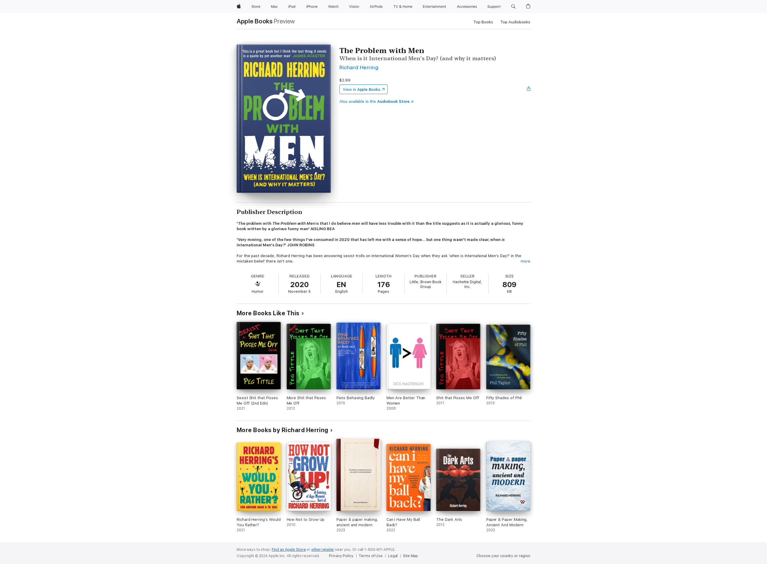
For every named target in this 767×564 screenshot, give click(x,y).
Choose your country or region (503, 556)
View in (361, 89)
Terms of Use (371, 556)
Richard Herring (358, 67)
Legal (393, 556)
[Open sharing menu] (528, 89)
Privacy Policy (341, 556)
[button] (513, 6)
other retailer (322, 550)
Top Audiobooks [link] (515, 22)
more (525, 261)
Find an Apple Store (289, 550)
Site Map (410, 556)
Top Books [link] (483, 22)
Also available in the (374, 101)
